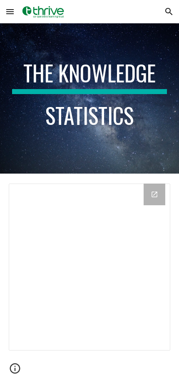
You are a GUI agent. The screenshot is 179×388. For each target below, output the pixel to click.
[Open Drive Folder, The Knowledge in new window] (154, 194)
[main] (90, 98)
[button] (10, 11)
